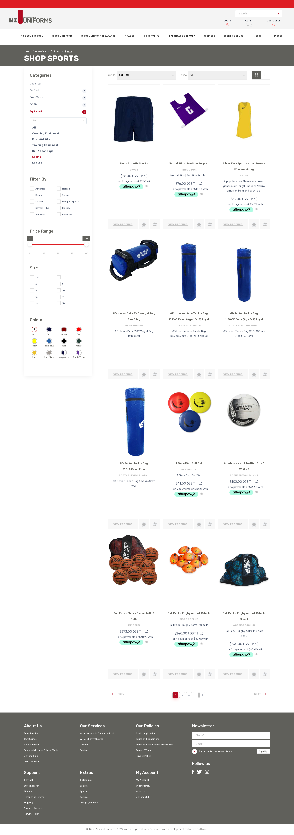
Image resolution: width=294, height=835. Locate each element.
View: (184, 75)
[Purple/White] (78, 352)
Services (84, 750)
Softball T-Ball (42, 208)
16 (36, 303)
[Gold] (34, 352)
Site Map (28, 791)
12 (36, 297)
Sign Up (263, 752)
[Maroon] (64, 329)
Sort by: (112, 75)
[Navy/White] (64, 352)
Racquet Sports (70, 202)
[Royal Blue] (49, 341)
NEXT (260, 694)
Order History (143, 786)
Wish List (141, 791)
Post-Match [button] (36, 97)
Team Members (31, 733)
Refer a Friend (31, 745)
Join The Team (31, 762)
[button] (61, 36)
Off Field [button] (34, 104)
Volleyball (40, 215)
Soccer (65, 195)
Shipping (28, 803)
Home (26, 51)
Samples (84, 786)
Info (146, 186)
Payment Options (33, 808)
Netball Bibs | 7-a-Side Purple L (189, 163)
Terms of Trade (143, 750)
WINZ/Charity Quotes (91, 739)
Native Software (198, 829)
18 (63, 303)
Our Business (30, 739)
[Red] (78, 329)
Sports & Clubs (39, 51)
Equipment (56, 51)
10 (63, 290)
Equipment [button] (36, 111)
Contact (28, 780)
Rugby (38, 195)
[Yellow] (34, 341)
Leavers (84, 745)
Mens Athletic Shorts (134, 163)
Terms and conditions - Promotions (154, 745)
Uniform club (142, 797)
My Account (142, 780)
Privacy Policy (143, 756)
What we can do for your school (97, 733)
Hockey (66, 208)
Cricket (39, 202)
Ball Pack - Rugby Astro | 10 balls (189, 613)
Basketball (67, 215)
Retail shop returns (34, 797)
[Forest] (78, 341)
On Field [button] (34, 90)
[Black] (64, 341)
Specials (84, 791)
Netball (66, 189)
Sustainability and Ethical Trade (41, 750)
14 (63, 297)
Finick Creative (151, 829)
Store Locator (31, 786)
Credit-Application (146, 733)
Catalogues (86, 780)
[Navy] (49, 329)
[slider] (30, 244)
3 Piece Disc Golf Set (188, 463)
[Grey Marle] (49, 352)
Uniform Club (31, 756)
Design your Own (89, 803)
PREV (117, 694)
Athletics (40, 189)
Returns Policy (31, 814)
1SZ (37, 277)
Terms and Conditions (147, 739)
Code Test (35, 84)
